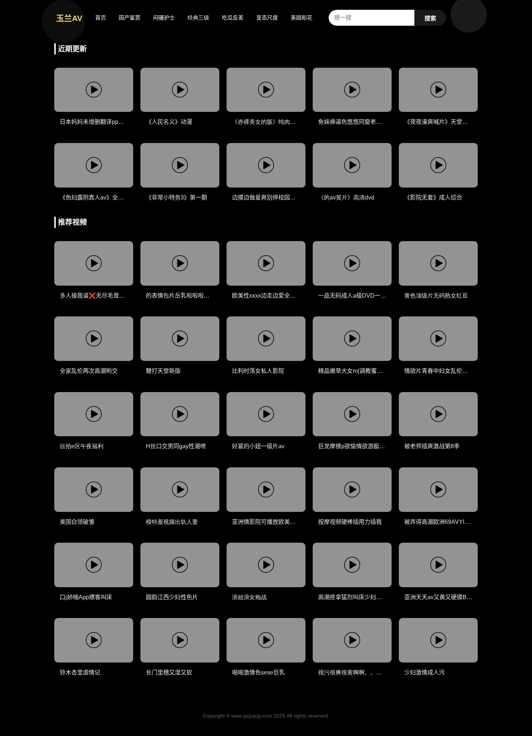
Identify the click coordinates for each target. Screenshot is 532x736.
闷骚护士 (164, 17)
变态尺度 (267, 17)
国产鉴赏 (129, 17)
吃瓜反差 (233, 17)
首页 (100, 17)
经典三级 (198, 17)
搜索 (430, 18)
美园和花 (301, 17)
